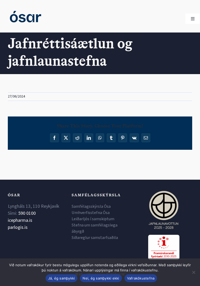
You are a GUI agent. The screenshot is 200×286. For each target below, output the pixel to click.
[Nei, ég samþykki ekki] (193, 272)
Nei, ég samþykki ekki (101, 278)
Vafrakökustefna (141, 278)
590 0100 (27, 213)
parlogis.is (18, 227)
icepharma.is (20, 220)
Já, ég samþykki (61, 278)
